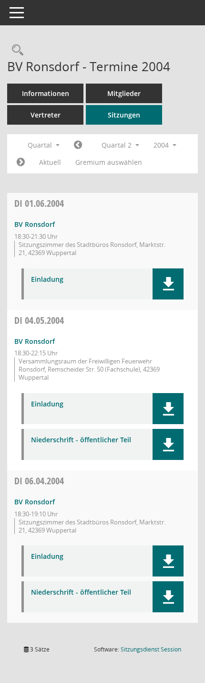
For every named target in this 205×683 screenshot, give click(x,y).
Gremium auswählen (108, 162)
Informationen (45, 93)
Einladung (47, 280)
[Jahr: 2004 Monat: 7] (21, 162)
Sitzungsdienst (151, 649)
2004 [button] (162, 144)
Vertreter (46, 114)
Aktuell (50, 162)
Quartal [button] (41, 144)
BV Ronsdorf (34, 224)
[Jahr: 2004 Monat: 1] (78, 145)
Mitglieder (124, 93)
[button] (168, 283)
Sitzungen (124, 114)
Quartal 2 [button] (117, 144)
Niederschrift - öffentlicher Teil (81, 440)
